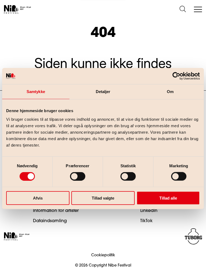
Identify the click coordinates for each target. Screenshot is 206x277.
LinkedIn (148, 211)
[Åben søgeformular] (182, 9)
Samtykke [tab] (36, 91)
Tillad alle (168, 198)
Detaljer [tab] (103, 91)
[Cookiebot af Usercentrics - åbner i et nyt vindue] (176, 76)
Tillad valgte (103, 198)
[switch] (73, 175)
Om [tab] (170, 91)
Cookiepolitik (103, 255)
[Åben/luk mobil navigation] (198, 10)
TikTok (146, 221)
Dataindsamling (50, 221)
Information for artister (56, 211)
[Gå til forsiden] (17, 9)
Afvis (38, 198)
